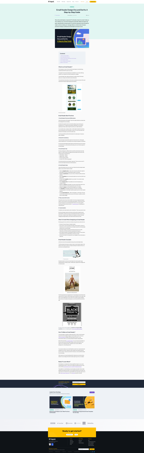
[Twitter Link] (94, 451)
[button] (72, 96)
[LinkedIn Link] (91, 451)
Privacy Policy (70, 451)
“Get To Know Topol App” (65, 373)
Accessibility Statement (77, 451)
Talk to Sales (82, 1)
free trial (73, 373)
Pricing (73, 1)
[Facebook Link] (92, 451)
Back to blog (58, 15)
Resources (76, 1)
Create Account (93, 1)
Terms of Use (64, 451)
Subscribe (79, 384)
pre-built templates (69, 340)
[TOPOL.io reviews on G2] (50, 444)
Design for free (69, 1)
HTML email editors (61, 337)
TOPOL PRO (58, 1)
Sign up (76, 434)
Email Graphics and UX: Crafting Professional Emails (72, 366)
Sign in (87, 1)
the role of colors (75, 204)
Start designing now (69, 434)
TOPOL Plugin (63, 1)
